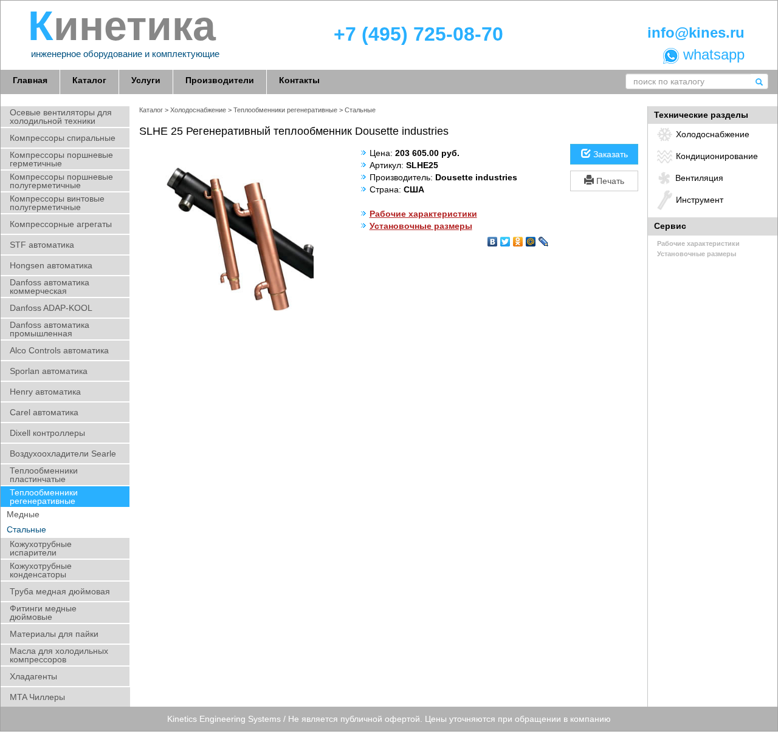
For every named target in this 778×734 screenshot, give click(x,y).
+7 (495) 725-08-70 (418, 34)
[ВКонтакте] (492, 238)
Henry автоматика (45, 391)
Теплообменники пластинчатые (44, 475)
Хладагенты (33, 676)
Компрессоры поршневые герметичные (61, 159)
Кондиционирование (717, 156)
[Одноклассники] (518, 238)
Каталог (89, 80)
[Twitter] (505, 238)
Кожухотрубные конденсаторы (41, 570)
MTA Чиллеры (37, 697)
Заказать (609, 154)
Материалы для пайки (54, 634)
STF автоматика (42, 245)
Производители (219, 80)
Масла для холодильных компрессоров (59, 655)
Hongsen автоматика (51, 265)
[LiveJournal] (543, 238)
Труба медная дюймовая (60, 591)
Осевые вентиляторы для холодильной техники (61, 116)
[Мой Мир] (531, 238)
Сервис (670, 226)
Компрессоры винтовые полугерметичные (57, 203)
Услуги (145, 80)
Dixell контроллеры (47, 433)
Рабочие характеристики (423, 214)
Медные (23, 514)
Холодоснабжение (198, 110)
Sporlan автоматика (49, 371)
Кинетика (122, 26)
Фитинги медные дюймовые (43, 612)
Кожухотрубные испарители (41, 548)
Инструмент (699, 200)
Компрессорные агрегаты (61, 224)
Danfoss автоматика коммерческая (49, 286)
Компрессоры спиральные (62, 138)
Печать (609, 181)
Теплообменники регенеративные (44, 497)
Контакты (299, 80)
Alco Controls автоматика (59, 350)
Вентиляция (699, 178)
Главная (30, 80)
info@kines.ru (696, 33)
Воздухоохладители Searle (63, 453)
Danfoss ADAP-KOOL (51, 308)
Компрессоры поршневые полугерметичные (61, 181)
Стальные (26, 529)
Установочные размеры (421, 226)
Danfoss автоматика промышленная (49, 329)
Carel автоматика (44, 412)
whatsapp (712, 55)
